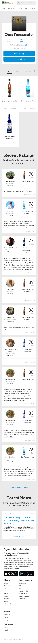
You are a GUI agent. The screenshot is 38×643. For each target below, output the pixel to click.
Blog (25, 8)
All (9, 71)
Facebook (7, 614)
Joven (28, 71)
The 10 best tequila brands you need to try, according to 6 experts (19, 520)
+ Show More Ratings (19, 487)
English (6, 627)
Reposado (7, 598)
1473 (22, 42)
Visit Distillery (19, 59)
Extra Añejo (7, 604)
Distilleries (11, 8)
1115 (26, 45)
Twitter (6, 617)
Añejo (6, 601)
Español (6, 630)
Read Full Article (19, 536)
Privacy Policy (23, 591)
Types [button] (20, 8)
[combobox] (27, 3)
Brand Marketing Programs (24, 597)
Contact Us (23, 594)
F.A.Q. (21, 588)
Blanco (18, 71)
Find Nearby (19, 53)
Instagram (7, 620)
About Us (32, 8)
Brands (4, 8)
